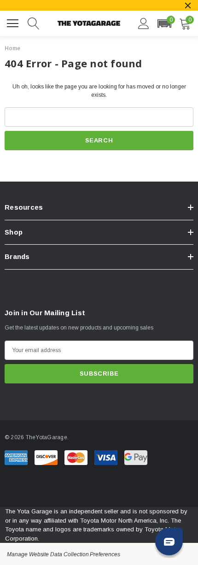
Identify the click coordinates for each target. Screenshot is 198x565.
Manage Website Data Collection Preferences (63, 554)
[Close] (188, 5)
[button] (164, 23)
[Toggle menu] (14, 22)
